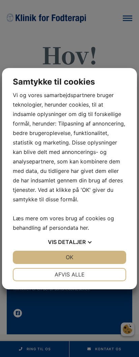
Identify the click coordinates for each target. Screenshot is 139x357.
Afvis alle (70, 274)
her (84, 227)
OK (69, 257)
